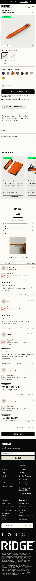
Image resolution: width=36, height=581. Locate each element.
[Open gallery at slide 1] (32, 46)
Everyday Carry (7, 486)
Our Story (22, 469)
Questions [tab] (24, 258)
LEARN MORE (24, 2)
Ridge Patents (24, 479)
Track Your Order (7, 506)
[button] (24, 6)
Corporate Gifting (25, 493)
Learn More (8, 96)
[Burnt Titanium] (27, 73)
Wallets (4, 469)
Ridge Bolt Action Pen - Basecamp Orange (18, 277)
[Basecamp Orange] (13, 73)
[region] (18, 245)
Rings (3, 472)
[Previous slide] (3, 46)
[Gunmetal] (8, 73)
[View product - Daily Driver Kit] (13, 177)
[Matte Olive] (17, 73)
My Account (5, 503)
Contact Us (23, 519)
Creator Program (25, 476)
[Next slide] (10, 46)
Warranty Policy (24, 506)
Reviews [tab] (13, 258)
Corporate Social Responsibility (25, 489)
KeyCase (4, 482)
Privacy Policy (24, 503)
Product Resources (26, 515)
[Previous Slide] (31, 2)
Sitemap (4, 519)
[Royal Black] (3, 73)
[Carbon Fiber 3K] (22, 73)
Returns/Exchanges (8, 510)
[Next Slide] (34, 2)
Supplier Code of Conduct (24, 483)
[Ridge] (5, 6)
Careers (22, 472)
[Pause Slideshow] (2, 2)
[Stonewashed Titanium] (31, 73)
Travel (3, 476)
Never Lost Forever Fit (5, 514)
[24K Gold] (3, 78)
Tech (3, 479)
